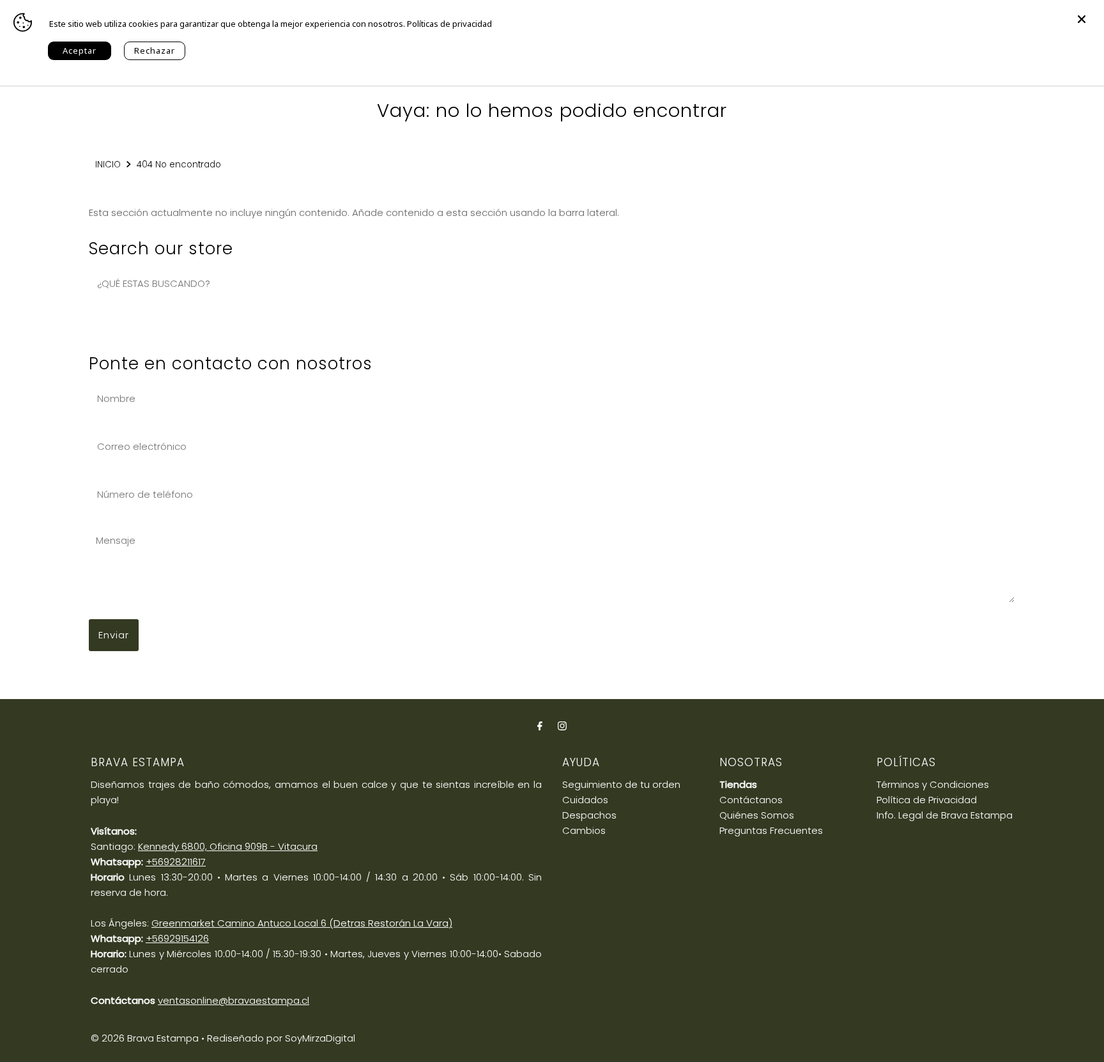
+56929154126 (177, 938)
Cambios (584, 830)
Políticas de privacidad (449, 23)
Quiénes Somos (756, 815)
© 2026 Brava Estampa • (147, 1038)
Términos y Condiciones (933, 784)
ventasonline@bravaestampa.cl (233, 1000)
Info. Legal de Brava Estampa (945, 815)
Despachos (589, 815)
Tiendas (738, 784)
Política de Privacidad (927, 799)
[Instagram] (562, 726)
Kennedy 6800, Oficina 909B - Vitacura (228, 846)
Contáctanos (751, 799)
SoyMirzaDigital (320, 1038)
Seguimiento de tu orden (621, 784)
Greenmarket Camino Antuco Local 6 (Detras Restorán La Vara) (301, 923)
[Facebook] (539, 726)
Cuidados (585, 799)
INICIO (108, 164)
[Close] (1082, 12)
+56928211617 (176, 861)
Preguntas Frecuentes (771, 830)
